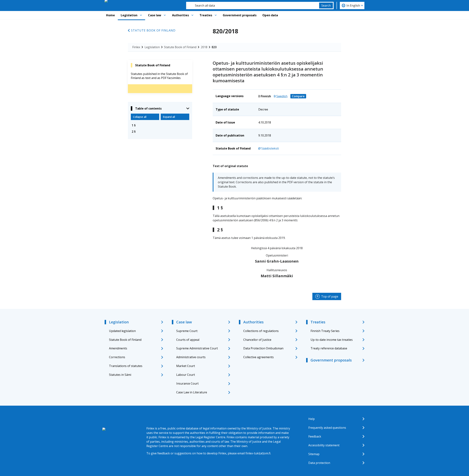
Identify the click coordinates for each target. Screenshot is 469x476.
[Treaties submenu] (215, 15)
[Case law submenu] (164, 15)
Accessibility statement (323, 445)
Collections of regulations (261, 331)
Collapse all (139, 117)
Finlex (136, 47)
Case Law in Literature (191, 392)
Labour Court (185, 375)
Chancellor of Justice (257, 340)
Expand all (169, 117)
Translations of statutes (125, 366)
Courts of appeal (187, 340)
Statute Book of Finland (153, 30)
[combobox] (252, 5)
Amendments (118, 348)
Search (326, 5)
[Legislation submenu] (141, 15)
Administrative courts (191, 357)
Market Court (185, 366)
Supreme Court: (187, 331)
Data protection (319, 463)
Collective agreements (258, 357)
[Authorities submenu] (192, 15)
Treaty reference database (329, 348)
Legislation (129, 15)
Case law (154, 15)
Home (110, 15)
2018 (204, 47)
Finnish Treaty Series (325, 331)
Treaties (206, 15)
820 (214, 47)
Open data (270, 15)
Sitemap (314, 454)
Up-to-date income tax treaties (332, 340)
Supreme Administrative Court (197, 348)
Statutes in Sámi (120, 375)
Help (311, 419)
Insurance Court (187, 383)
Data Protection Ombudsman (263, 348)
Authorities (180, 15)
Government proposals (239, 15)
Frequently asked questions (327, 428)
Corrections (117, 357)
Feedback (314, 436)
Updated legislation (122, 331)
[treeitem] (160, 125)
